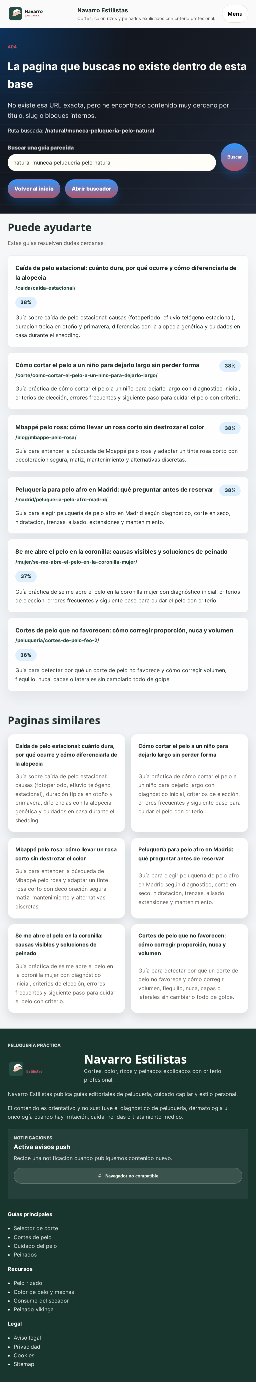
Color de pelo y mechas (44, 1292)
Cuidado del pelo (35, 1245)
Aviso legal (27, 1337)
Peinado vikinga (34, 1309)
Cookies (24, 1355)
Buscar (234, 157)
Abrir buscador (91, 188)
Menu (235, 13)
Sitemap (24, 1364)
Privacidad (27, 1346)
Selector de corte (36, 1228)
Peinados (25, 1254)
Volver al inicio (34, 188)
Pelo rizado (28, 1283)
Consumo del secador (41, 1300)
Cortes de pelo (33, 1237)
